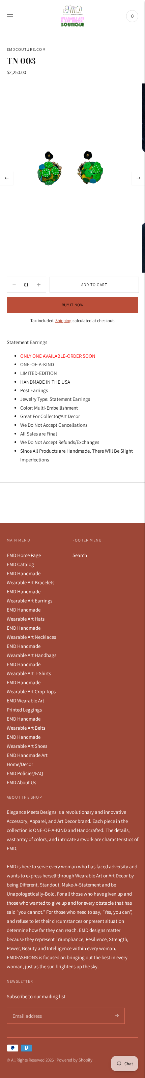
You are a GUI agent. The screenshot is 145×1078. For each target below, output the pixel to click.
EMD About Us (21, 782)
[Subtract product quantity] (38, 285)
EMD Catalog (20, 564)
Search (79, 555)
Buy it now (73, 304)
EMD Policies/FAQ (25, 773)
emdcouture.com (26, 49)
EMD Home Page (24, 555)
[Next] (138, 178)
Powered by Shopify (74, 1060)
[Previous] (6, 178)
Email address (26, 1008)
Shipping (63, 320)
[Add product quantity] (14, 285)
